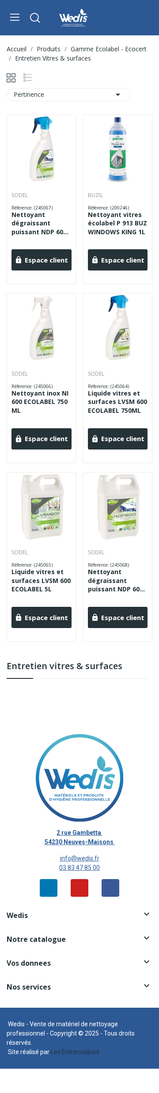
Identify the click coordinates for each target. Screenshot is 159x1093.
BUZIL (95, 195)
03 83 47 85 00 (79, 867)
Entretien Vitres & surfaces (64, 667)
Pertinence (68, 94)
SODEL (19, 195)
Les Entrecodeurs (75, 1051)
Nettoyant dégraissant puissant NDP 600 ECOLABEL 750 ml (39, 223)
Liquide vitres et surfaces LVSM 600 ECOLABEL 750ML (117, 402)
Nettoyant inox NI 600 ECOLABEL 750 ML (39, 402)
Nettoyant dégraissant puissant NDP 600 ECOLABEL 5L (115, 580)
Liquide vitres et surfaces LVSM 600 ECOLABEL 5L (41, 580)
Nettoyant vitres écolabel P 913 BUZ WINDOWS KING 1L (117, 223)
